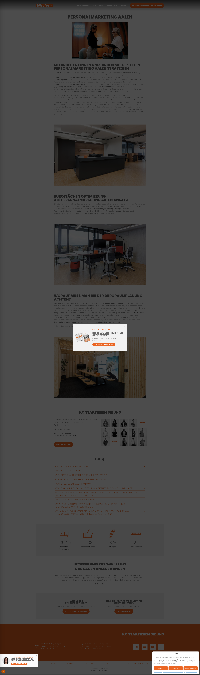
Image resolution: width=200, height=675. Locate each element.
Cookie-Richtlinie (158, 672)
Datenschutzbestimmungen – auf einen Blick (173, 672)
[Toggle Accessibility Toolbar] (3, 671)
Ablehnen (175, 668)
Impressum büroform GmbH (190, 672)
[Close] (125, 326)
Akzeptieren (161, 668)
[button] (197, 653)
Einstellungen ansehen (190, 668)
